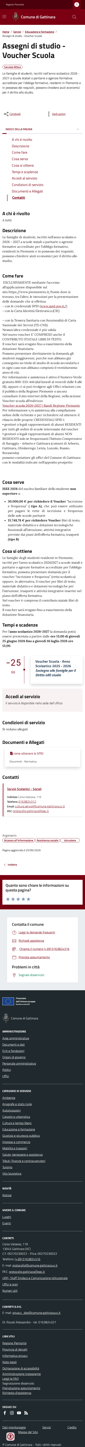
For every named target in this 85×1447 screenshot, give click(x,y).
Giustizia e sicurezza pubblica (21, 1135)
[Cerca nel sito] (72, 17)
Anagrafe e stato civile (17, 1104)
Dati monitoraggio (14, 1427)
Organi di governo (14, 1057)
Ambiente (8, 1097)
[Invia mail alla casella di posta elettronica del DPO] (36, 1312)
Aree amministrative (15, 1038)
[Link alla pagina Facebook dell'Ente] (4, 1413)
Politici (6, 1069)
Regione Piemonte (15, 4)
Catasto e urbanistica (16, 1116)
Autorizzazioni (11, 1110)
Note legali (9, 1362)
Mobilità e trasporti (14, 1148)
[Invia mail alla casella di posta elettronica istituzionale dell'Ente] (35, 1265)
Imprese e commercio (16, 1142)
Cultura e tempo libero (16, 1123)
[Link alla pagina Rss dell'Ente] (26, 1413)
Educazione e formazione (39, 32)
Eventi (6, 1223)
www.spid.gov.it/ (53, 306)
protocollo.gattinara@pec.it (31, 811)
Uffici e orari (10, 1284)
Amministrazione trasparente (21, 1373)
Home (5, 32)
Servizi (17, 32)
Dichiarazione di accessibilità (20, 1368)
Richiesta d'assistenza (16, 1392)
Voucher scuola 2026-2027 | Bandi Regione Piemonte (41, 405)
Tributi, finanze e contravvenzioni (23, 1160)
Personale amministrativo (19, 1063)
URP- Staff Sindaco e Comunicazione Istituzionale (35, 1278)
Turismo (7, 1167)
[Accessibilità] (10, 1436)
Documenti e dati (13, 1044)
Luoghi (6, 1216)
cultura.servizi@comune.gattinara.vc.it (40, 806)
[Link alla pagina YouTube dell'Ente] (19, 1413)
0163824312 (27, 801)
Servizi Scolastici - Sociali (24, 789)
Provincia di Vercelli (14, 1349)
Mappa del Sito (28, 1432)
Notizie (6, 1195)
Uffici (5, 1076)
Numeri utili (9, 1290)
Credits (71, 1427)
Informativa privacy (15, 1355)
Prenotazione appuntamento (21, 1388)
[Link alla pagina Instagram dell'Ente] (11, 1413)
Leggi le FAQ (10, 1378)
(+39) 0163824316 (27, 1259)
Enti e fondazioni (13, 1050)
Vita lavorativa (11, 1173)
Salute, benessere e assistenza (22, 1154)
